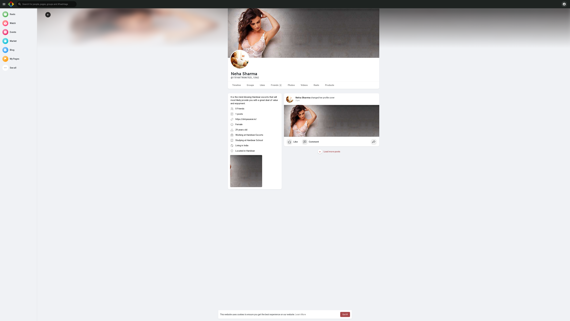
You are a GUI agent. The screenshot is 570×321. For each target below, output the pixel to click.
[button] (47, 4)
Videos (304, 85)
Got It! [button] (345, 314)
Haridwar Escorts (254, 135)
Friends (276, 85)
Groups (250, 85)
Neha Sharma (303, 97)
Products (329, 85)
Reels (316, 85)
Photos (291, 85)
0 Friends (239, 108)
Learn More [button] (300, 314)
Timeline (236, 85)
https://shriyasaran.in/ (246, 119)
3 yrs (298, 100)
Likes (262, 85)
